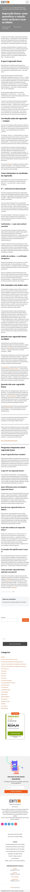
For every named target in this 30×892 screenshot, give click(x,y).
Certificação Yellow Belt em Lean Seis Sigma (15, 844)
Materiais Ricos (4, 694)
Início (10, 7)
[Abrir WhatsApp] (3, 888)
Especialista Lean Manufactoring (15, 853)
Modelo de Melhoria (5, 696)
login (12, 602)
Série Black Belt (4, 708)
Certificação (3, 671)
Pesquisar (3, 617)
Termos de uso (15, 806)
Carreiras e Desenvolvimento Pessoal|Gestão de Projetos (13, 664)
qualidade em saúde (5, 701)
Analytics (3, 657)
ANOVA (8, 348)
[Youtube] (15, 824)
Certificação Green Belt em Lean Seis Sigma (15, 846)
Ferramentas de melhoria (6, 680)
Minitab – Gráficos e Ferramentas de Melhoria (15, 860)
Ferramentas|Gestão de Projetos (8, 682)
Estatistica (3, 675)
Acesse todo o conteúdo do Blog (15, 836)
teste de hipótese (12, 395)
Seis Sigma (3, 703)
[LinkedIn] (9, 824)
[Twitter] (12, 824)
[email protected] (16, 887)
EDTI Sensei (3, 673)
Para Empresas (4, 699)
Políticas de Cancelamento (15, 804)
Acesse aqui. (14, 587)
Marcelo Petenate (17, 27)
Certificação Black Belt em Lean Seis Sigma (15, 849)
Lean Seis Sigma (5, 28)
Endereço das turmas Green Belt (15, 834)
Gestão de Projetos (5, 685)
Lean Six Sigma (6, 367)
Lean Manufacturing (5, 689)
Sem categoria (4, 706)
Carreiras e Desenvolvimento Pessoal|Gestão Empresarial (13, 666)
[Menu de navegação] (27, 2)
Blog (12, 7)
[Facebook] (5, 824)
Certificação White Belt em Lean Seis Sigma (15, 851)
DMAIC (9, 164)
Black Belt (8, 406)
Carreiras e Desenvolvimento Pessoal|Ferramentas (12, 661)
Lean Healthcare (4, 687)
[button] (15, 713)
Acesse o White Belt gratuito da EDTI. (9, 440)
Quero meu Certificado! (15, 644)
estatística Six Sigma (13, 368)
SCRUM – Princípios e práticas (15, 856)
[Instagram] (2, 824)
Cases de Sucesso (5, 668)
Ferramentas (4, 678)
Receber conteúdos (16, 791)
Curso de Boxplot (15, 858)
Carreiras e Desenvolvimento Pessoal (9, 659)
